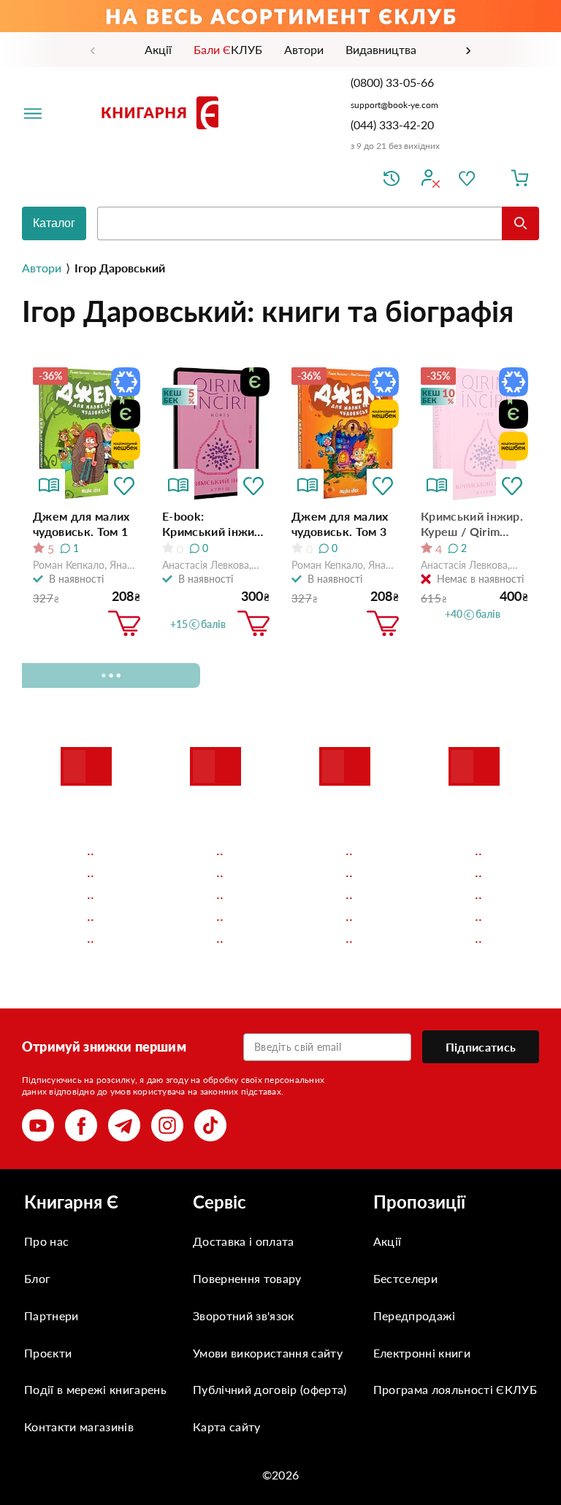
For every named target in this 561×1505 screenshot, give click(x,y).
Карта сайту (227, 1426)
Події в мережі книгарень (95, 1389)
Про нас (46, 1241)
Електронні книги (421, 1353)
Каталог (54, 223)
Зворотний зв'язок (243, 1315)
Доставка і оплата (243, 1241)
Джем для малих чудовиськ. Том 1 (81, 523)
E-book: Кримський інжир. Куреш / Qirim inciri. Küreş (213, 524)
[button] (124, 485)
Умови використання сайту (268, 1353)
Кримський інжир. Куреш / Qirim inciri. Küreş (472, 524)
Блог (37, 1278)
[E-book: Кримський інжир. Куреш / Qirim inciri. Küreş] (216, 434)
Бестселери (405, 1278)
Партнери (51, 1315)
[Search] (520, 223)
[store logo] (163, 112)
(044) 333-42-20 (392, 124)
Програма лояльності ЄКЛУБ (455, 1389)
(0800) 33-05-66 (394, 82)
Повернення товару (247, 1278)
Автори (41, 268)
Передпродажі (414, 1315)
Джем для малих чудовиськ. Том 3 (339, 523)
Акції (387, 1241)
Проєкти (48, 1353)
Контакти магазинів (79, 1426)
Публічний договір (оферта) (269, 1389)
